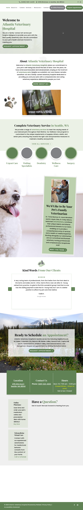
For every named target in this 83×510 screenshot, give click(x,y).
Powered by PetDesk (34, 505)
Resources (37, 7)
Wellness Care (56, 164)
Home (8, 7)
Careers (22, 7)
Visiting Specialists (27, 164)
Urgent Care (12, 163)
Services (28, 7)
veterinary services (39, 130)
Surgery (71, 163)
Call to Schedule (20, 457)
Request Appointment (74, 7)
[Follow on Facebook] (74, 505)
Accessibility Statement (12, 507)
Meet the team (57, 250)
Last (52, 417)
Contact (46, 7)
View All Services (40, 144)
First (36, 417)
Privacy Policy (46, 505)
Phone (37, 427)
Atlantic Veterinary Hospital (36, 65)
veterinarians (58, 222)
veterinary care (25, 72)
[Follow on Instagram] (77, 505)
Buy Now (17, 424)
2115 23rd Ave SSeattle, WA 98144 (18, 385)
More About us (40, 84)
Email (37, 420)
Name (37, 412)
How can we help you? (43, 434)
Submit (39, 451)
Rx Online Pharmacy (57, 7)
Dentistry (41, 163)
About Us (14, 7)
